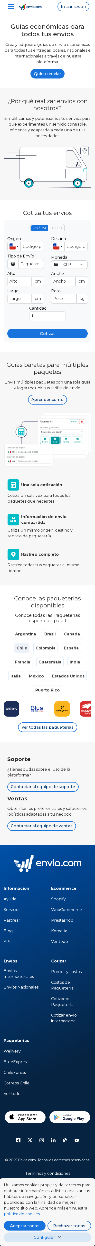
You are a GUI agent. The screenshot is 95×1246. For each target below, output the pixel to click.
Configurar (44, 1237)
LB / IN (57, 228)
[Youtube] (76, 1140)
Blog (8, 931)
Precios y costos (66, 971)
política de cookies (22, 1214)
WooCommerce (66, 909)
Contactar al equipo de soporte (43, 786)
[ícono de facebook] (18, 1140)
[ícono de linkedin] (53, 1140)
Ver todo (59, 941)
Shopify (58, 899)
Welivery (12, 1051)
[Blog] (65, 1140)
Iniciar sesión (73, 6)
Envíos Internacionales (19, 973)
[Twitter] (30, 1140)
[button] (14, 246)
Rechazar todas (69, 1226)
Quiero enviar (47, 73)
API (7, 941)
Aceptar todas (24, 1226)
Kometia (59, 931)
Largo (24, 295)
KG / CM (40, 228)
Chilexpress (15, 1072)
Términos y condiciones (47, 1173)
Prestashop (62, 920)
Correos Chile (16, 1083)
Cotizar (47, 333)
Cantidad (38, 308)
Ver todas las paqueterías (47, 727)
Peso (68, 295)
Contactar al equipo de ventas (42, 826)
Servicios (12, 909)
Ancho (68, 277)
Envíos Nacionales (21, 987)
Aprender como (47, 399)
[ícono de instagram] (41, 1140)
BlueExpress (16, 1062)
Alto (24, 277)
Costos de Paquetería (62, 985)
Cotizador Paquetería (62, 1002)
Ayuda (10, 899)
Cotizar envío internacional (64, 1018)
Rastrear (12, 920)
